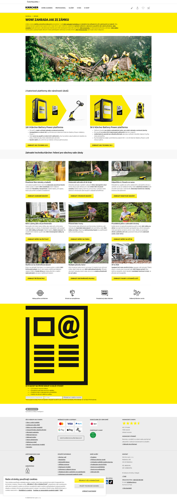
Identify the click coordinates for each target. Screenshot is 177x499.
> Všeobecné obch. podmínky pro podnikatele (71, 472)
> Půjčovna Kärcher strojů (97, 459)
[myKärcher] (137, 8)
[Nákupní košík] (148, 8)
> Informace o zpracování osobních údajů (70, 474)
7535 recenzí (126, 430)
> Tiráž (124, 476)
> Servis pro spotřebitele (97, 467)
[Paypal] (78, 423)
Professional (61, 8)
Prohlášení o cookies (25, 490)
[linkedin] (106, 482)
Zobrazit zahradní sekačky (38, 196)
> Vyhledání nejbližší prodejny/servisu (101, 462)
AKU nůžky (114, 28)
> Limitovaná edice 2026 (33, 425)
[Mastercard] (61, 423)
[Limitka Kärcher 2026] (33, 459)
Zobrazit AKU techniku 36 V (102, 145)
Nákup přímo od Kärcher (40, 298)
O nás (79, 8)
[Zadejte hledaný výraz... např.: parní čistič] (132, 8)
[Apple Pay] (70, 430)
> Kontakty (29, 447)
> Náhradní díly (94, 472)
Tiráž (61, 490)
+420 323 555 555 (138, 480)
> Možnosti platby (31, 437)
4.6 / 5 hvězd (126, 427)
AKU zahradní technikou (71, 24)
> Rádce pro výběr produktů (34, 427)
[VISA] (70, 423)
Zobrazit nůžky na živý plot (38, 239)
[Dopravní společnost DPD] (93, 423)
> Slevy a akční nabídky (33, 422)
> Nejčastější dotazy (64, 462)
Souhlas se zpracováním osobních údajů (46, 490)
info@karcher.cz (131, 482)
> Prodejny (93, 457)
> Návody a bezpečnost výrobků (35, 444)
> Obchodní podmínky (32, 432)
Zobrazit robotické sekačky (124, 196)
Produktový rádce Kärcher (104, 298)
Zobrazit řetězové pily (36, 278)
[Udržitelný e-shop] (97, 435)
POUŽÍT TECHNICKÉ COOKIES (89, 486)
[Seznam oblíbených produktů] (143, 8)
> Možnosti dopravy (31, 435)
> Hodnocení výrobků (64, 467)
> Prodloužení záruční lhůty (98, 464)
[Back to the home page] (33, 8)
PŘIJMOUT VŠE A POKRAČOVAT (89, 480)
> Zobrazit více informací (129, 444)
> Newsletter (61, 459)
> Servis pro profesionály (97, 469)
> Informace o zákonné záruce (67, 469)
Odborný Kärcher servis (136, 298)
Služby (71, 8)
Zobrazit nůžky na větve (123, 239)
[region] (54, 486)
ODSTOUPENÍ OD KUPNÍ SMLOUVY (71, 438)
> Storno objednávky (32, 439)
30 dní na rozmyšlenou (72, 298)
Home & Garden (46, 8)
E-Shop (86, 8)
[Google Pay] (61, 430)
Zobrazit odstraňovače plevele (82, 278)
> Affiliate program (63, 464)
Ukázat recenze (127, 432)
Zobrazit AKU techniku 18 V (38, 145)
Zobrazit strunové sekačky (81, 196)
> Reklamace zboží (31, 442)
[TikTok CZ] (111, 482)
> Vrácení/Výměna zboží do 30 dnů (36, 430)
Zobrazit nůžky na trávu (80, 239)
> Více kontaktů (127, 488)
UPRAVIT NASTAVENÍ (89, 491)
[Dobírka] (78, 430)
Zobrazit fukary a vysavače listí (126, 278)
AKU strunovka (85, 28)
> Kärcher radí (62, 457)
